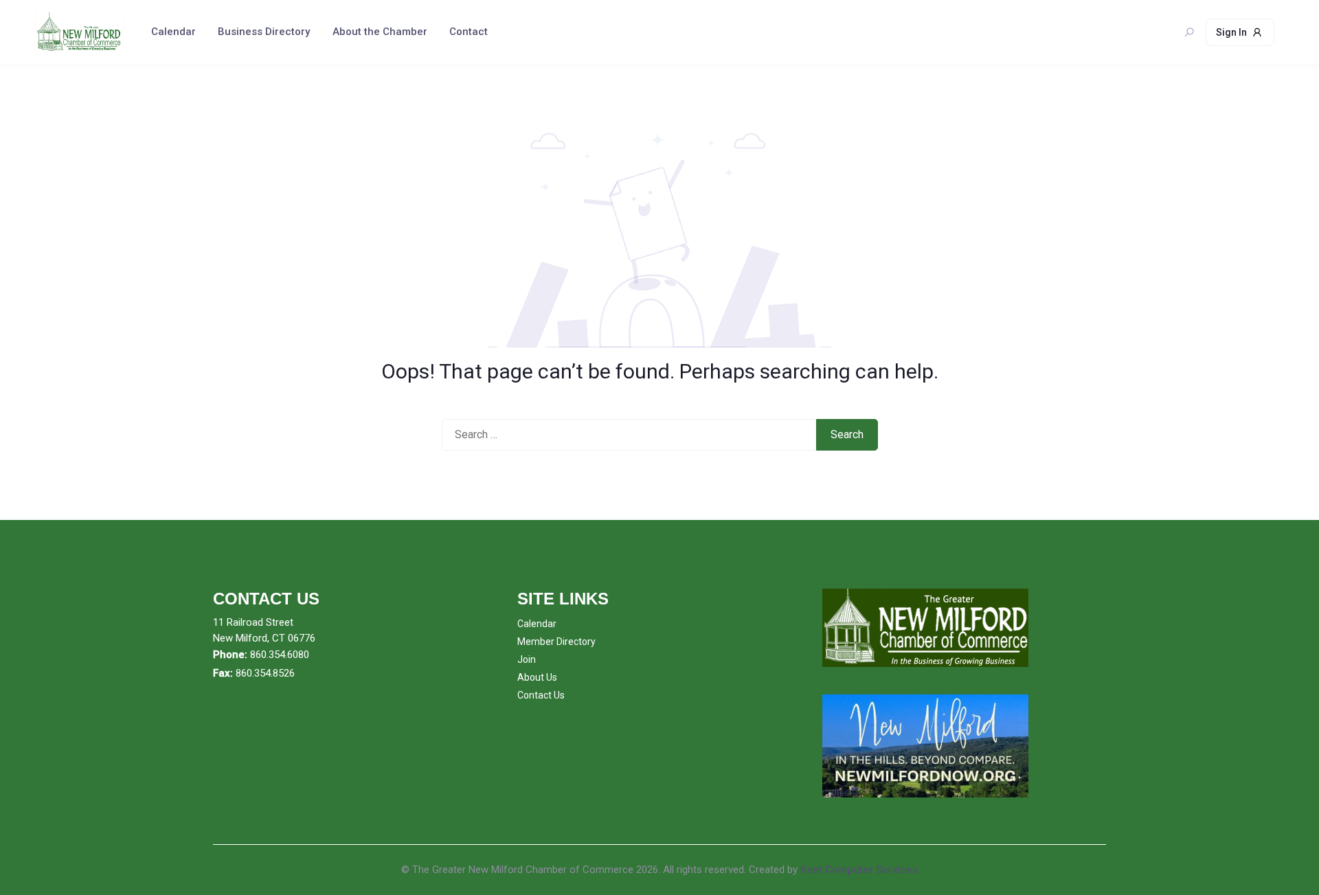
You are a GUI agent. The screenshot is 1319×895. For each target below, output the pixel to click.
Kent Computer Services (859, 869)
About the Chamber (379, 31)
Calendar (173, 31)
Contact (468, 31)
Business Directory (264, 31)
